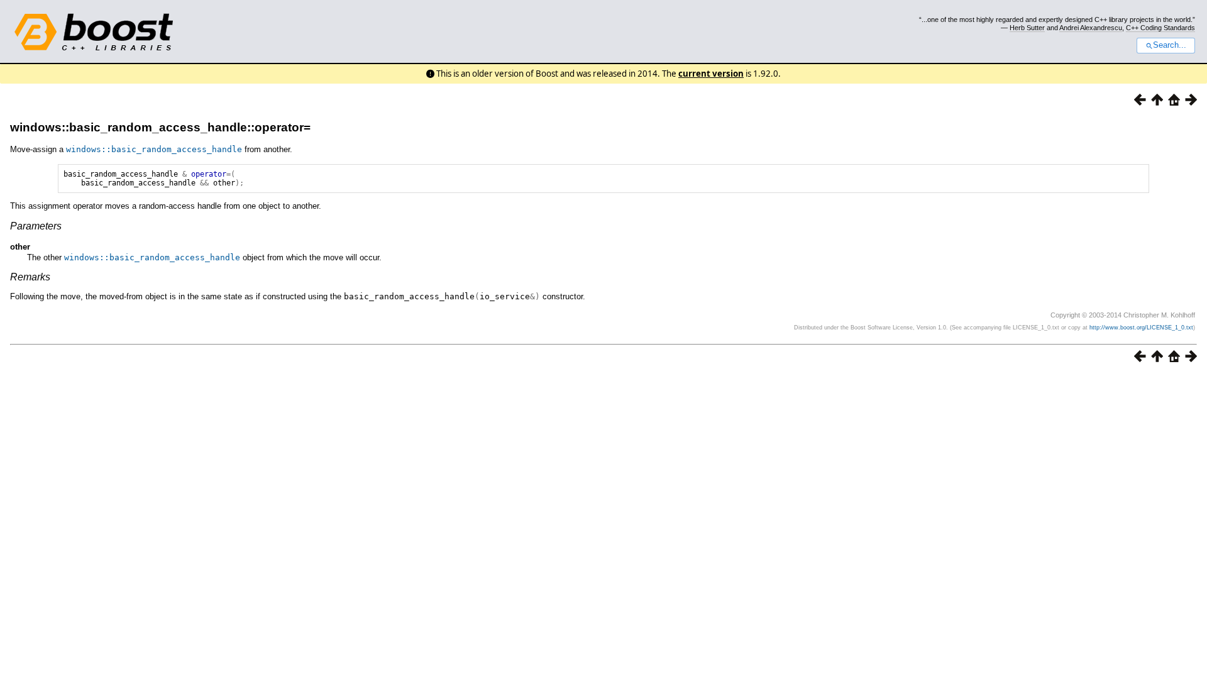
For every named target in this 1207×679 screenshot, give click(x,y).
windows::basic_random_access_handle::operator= (160, 127)
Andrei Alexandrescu (1090, 27)
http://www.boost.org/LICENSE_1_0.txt (1141, 327)
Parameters (36, 226)
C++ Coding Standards (1160, 27)
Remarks (30, 277)
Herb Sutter (1027, 27)
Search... (1169, 45)
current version (711, 73)
